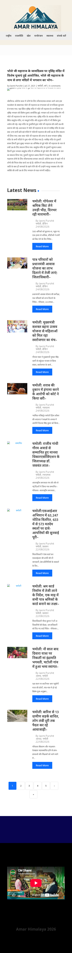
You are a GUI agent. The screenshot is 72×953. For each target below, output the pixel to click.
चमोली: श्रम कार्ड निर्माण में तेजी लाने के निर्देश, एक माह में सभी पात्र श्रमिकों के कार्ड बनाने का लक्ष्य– (45, 595)
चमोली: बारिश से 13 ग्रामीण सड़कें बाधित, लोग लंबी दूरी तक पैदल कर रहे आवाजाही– (45, 721)
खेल (29, 36)
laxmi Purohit (16, 85)
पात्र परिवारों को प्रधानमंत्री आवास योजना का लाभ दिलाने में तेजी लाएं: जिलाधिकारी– (44, 268)
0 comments (55, 85)
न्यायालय (46, 407)
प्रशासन (45, 546)
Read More (42, 246)
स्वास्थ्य (49, 36)
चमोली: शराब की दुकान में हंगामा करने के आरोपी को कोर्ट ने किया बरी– (45, 392)
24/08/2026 (42, 226)
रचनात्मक (46, 474)
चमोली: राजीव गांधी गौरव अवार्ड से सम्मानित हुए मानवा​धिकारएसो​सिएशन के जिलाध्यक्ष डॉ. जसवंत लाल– (45, 454)
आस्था (38, 676)
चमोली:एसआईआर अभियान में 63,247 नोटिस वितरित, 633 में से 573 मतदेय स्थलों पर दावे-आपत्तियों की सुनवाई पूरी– (45, 524)
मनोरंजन (38, 36)
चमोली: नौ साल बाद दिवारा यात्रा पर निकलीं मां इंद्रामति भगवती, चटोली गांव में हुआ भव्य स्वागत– (45, 658)
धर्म (45, 85)
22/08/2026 (42, 549)
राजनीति (19, 36)
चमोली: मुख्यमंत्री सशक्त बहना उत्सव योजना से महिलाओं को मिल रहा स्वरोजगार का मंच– (44, 331)
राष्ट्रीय (8, 36)
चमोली (40, 85)
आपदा (38, 738)
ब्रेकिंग (45, 223)
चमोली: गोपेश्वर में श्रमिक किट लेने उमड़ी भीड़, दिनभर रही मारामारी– (44, 208)
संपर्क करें (61, 36)
